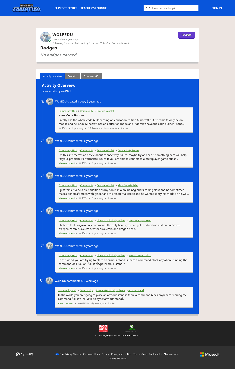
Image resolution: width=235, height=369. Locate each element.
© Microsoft (117, 358)
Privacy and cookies (121, 354)
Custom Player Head (140, 220)
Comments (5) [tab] (91, 76)
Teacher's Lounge (93, 8)
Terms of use (140, 354)
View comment (67, 163)
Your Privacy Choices (70, 354)
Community (86, 111)
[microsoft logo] (209, 354)
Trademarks (155, 354)
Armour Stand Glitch (140, 255)
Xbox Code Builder (71, 115)
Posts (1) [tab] (72, 76)
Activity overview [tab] (52, 76)
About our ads (171, 354)
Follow (186, 34)
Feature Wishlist (105, 111)
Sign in (217, 8)
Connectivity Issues (128, 150)
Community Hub (68, 111)
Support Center (66, 8)
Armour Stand (136, 290)
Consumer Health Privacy (96, 354)
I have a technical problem (111, 220)
